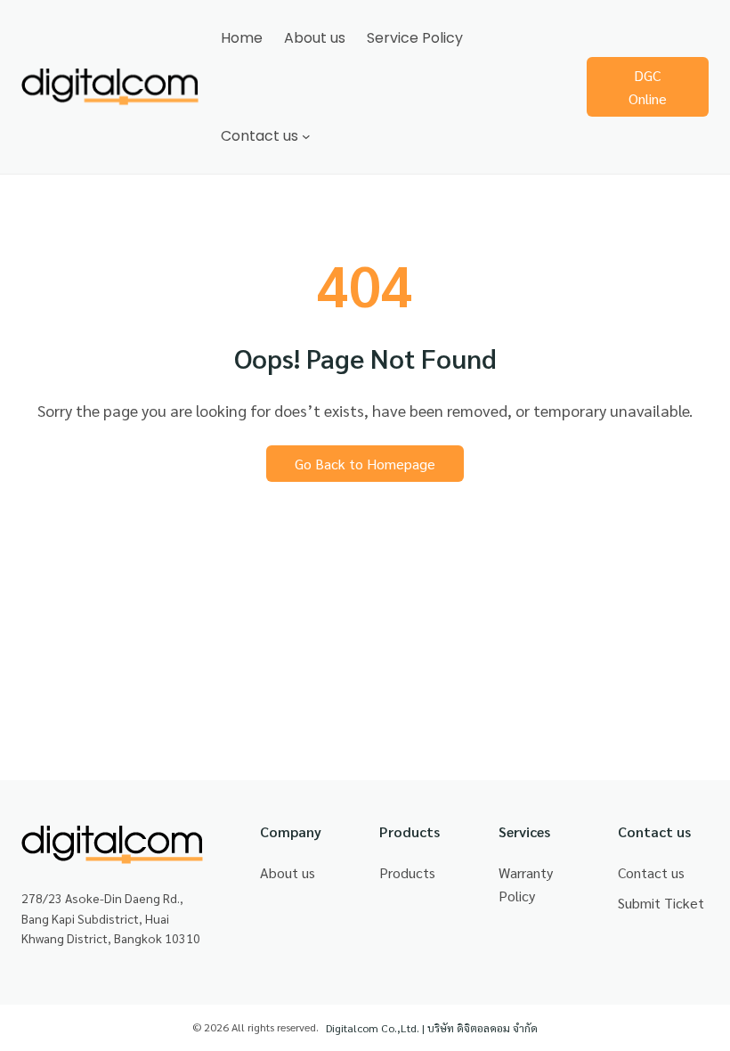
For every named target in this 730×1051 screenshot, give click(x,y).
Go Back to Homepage (365, 463)
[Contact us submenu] (306, 136)
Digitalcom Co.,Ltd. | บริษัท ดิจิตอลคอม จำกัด (432, 1028)
